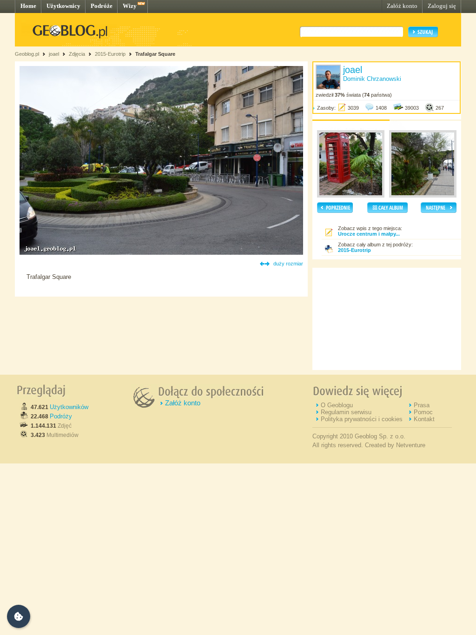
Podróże (101, 5)
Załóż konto (402, 5)
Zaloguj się (442, 5)
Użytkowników (69, 406)
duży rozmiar (288, 263)
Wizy (130, 5)
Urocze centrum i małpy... (369, 234)
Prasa (422, 405)
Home (28, 5)
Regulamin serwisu (346, 412)
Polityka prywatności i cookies (362, 419)
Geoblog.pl (27, 54)
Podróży (61, 416)
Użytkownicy (63, 5)
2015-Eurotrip (110, 54)
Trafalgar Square (155, 54)
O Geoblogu (337, 405)
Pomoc (423, 412)
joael (54, 54)
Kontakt (424, 419)
